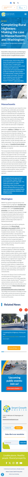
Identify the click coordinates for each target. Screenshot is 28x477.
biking (17, 129)
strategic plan (22, 204)
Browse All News (13, 348)
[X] (14, 3)
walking (10, 129)
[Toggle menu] (25, 14)
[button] (17, 3)
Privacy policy (19, 471)
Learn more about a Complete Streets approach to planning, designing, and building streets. (13, 191)
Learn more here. (19, 81)
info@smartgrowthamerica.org (10, 419)
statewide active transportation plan (14, 206)
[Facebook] (11, 3)
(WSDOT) (4, 99)
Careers (11, 471)
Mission (7, 471)
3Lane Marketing (15, 474)
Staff (15, 471)
